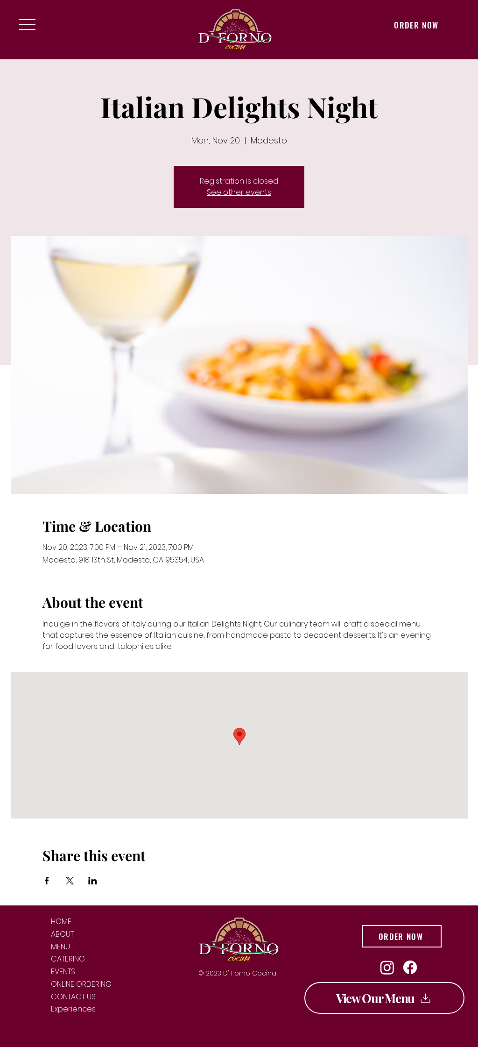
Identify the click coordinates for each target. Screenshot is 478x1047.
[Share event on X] (69, 880)
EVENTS (63, 972)
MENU (60, 947)
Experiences (73, 1009)
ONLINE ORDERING (81, 985)
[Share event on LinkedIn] (92, 880)
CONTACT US (73, 997)
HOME (61, 922)
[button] (27, 24)
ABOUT (62, 935)
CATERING (68, 959)
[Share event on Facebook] (46, 880)
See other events (239, 192)
